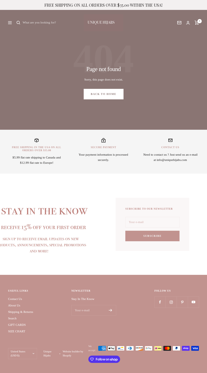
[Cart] (197, 23)
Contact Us (15, 299)
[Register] (110, 310)
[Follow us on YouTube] (193, 302)
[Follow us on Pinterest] (182, 302)
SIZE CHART (16, 331)
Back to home (103, 94)
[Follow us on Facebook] (160, 302)
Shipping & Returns (20, 311)
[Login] (188, 22)
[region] (103, 5)
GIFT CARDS (17, 324)
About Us (14, 305)
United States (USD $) (18, 353)
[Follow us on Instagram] (171, 302)
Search (12, 318)
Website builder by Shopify (73, 353)
